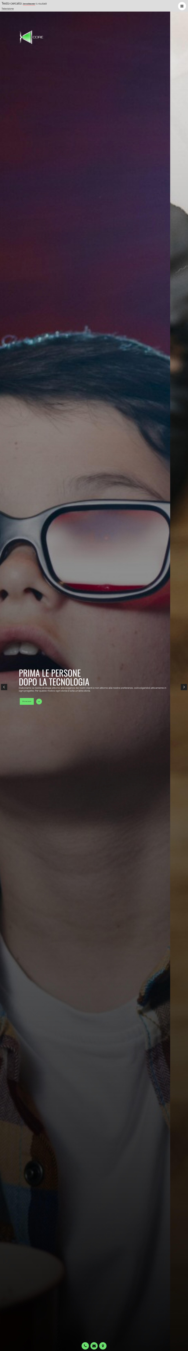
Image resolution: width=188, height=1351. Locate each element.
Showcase (29, 704)
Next (184, 687)
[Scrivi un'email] (94, 1346)
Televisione (7, 8)
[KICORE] (31, 37)
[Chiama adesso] (85, 1346)
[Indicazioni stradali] (103, 1346)
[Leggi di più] (43, 705)
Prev (4, 687)
